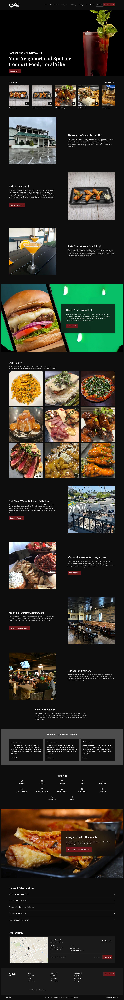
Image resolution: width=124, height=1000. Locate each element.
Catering (73, 5)
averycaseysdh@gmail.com (77, 950)
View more (14, 753)
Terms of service (32, 989)
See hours (97, 957)
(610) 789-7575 (74, 948)
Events (30, 978)
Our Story (54, 978)
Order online (107, 957)
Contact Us (54, 981)
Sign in (99, 5)
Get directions (106, 941)
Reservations (54, 5)
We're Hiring (77, 978)
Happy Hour (83, 5)
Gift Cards (31, 981)
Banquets (65, 5)
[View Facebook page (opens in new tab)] (7, 997)
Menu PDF (54, 973)
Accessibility (42, 989)
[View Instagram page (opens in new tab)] (10, 997)
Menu (46, 5)
